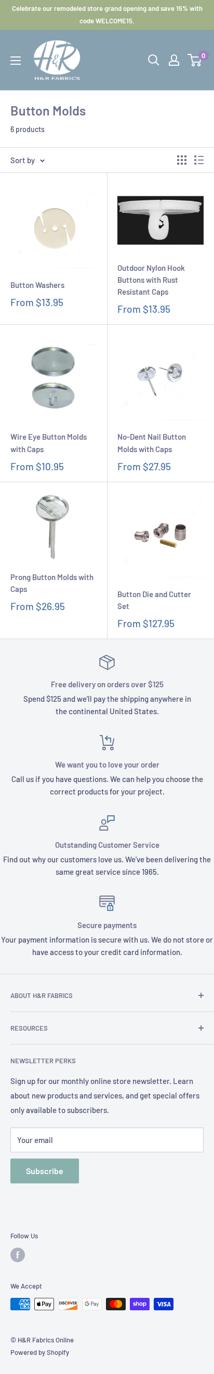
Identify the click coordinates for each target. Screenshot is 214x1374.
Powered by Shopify (39, 1352)
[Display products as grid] (181, 160)
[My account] (174, 60)
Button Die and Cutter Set (154, 600)
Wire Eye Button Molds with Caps (48, 442)
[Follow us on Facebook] (17, 1255)
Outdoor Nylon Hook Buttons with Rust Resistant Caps (151, 280)
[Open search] (153, 60)
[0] (195, 60)
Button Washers (37, 285)
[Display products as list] (199, 160)
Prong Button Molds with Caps (51, 583)
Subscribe (44, 1171)
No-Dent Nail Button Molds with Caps (151, 442)
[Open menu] (15, 60)
